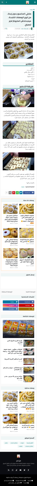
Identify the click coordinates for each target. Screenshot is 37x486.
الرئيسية (30, 481)
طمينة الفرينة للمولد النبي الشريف (14, 341)
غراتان (6, 443)
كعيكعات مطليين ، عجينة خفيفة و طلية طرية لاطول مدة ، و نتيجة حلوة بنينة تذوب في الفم (12, 351)
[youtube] (20, 470)
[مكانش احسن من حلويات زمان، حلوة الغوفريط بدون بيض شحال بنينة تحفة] (10, 209)
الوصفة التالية (30, 292)
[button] (35, 2)
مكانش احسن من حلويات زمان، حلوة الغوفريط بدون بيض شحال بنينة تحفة (11, 218)
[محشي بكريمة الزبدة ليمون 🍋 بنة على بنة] (26, 233)
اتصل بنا (25, 483)
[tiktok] (16, 470)
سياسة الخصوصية (20, 481)
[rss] (8, 470)
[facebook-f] (28, 470)
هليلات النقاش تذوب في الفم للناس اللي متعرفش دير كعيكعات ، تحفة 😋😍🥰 (27, 219)
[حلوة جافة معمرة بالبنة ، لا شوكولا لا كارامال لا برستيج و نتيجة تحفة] (10, 253)
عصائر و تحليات (14, 443)
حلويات (31, 9)
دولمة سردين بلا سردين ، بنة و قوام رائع (13, 377)
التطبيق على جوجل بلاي (14, 483)
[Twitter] (20, 192)
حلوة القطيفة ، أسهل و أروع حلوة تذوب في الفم (27, 261)
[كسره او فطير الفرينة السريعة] (28, 361)
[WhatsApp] (17, 192)
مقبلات (20, 446)
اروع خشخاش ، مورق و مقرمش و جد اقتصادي (12, 368)
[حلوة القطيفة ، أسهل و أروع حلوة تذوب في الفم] (26, 253)
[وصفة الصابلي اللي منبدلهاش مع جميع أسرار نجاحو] (10, 233)
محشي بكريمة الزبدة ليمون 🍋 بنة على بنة (27, 240)
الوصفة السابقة (7, 292)
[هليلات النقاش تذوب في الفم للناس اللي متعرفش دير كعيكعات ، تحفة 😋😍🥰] (26, 209)
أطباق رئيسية (30, 443)
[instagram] (12, 470)
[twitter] (24, 470)
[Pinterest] (13, 192)
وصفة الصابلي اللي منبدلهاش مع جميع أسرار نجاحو (11, 241)
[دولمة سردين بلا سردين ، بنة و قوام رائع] (28, 378)
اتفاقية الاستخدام (8, 481)
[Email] (10, 192)
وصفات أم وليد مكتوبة (12, 477)
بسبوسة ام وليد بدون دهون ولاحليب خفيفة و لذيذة (20, 332)
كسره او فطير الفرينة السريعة (13, 359)
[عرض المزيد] (6, 192)
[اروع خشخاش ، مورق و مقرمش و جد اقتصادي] (28, 370)
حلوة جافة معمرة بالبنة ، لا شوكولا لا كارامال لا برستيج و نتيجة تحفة (11, 262)
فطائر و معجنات (29, 446)
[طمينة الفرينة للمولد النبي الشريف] (28, 343)
